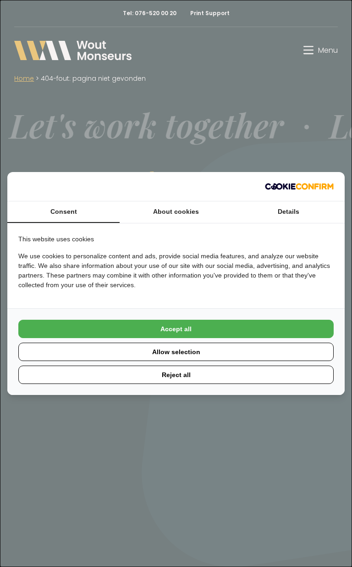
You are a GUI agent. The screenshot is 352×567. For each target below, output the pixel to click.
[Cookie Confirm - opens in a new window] (299, 186)
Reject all (176, 374)
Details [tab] (288, 211)
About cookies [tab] (176, 211)
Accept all (176, 329)
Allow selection (176, 352)
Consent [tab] (63, 211)
